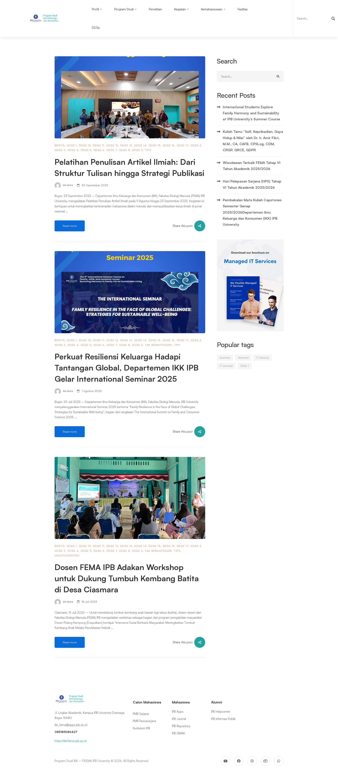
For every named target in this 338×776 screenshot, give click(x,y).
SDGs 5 (86, 150)
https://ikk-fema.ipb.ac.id (70, 741)
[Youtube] (225, 761)
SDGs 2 (196, 145)
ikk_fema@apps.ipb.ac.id (71, 725)
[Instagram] (252, 761)
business (225, 357)
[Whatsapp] (278, 761)
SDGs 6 (98, 150)
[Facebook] (239, 761)
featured (243, 357)
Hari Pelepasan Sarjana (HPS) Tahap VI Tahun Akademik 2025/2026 (252, 184)
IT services (226, 365)
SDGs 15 (154, 145)
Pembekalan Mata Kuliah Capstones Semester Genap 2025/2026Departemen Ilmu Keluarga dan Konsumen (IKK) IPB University (252, 212)
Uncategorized (67, 555)
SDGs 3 (60, 150)
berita (60, 145)
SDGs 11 (98, 145)
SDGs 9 (137, 150)
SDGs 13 (126, 145)
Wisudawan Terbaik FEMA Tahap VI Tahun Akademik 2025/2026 (251, 165)
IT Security (262, 357)
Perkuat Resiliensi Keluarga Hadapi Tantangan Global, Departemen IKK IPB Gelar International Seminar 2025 (126, 368)
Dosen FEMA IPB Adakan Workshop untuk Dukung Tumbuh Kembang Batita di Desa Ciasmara (127, 578)
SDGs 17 (183, 145)
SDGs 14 (140, 145)
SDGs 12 (112, 145)
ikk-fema (67, 185)
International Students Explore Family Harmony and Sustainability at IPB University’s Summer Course (251, 113)
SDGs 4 (73, 150)
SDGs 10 (85, 145)
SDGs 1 (72, 145)
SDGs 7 (111, 150)
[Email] (265, 761)
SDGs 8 (124, 150)
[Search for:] (315, 18)
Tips (148, 150)
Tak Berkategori (158, 344)
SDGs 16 (169, 145)
